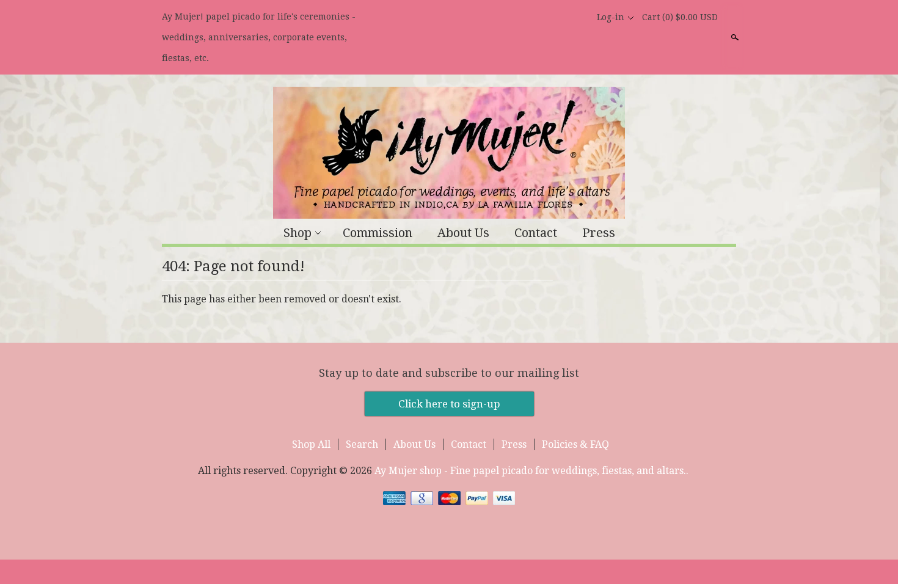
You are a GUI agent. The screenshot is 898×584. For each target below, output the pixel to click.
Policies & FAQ (575, 444)
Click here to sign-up (449, 404)
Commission (377, 232)
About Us (463, 232)
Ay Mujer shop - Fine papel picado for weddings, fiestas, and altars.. (531, 470)
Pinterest (578, 17)
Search (734, 37)
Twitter (557, 17)
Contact (535, 232)
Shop (297, 232)
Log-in (610, 17)
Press (598, 232)
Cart (680, 17)
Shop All (311, 444)
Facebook (537, 17)
